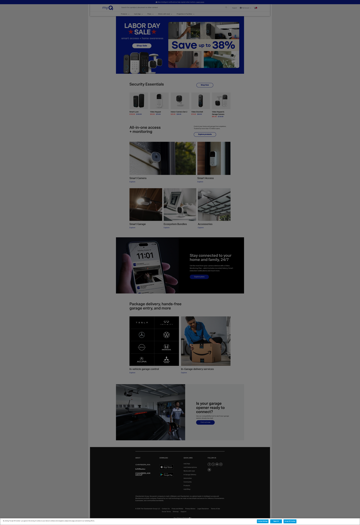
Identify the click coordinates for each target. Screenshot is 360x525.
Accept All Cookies (290, 521)
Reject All (276, 521)
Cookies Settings (263, 521)
